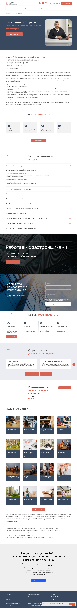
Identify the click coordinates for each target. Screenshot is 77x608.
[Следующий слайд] (73, 364)
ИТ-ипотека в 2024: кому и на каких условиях (47, 500)
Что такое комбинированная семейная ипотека (28, 478)
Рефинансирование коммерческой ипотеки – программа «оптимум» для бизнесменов (29, 454)
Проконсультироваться (58, 304)
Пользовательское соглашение (35, 605)
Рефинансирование (24, 8)
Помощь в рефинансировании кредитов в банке (62, 430)
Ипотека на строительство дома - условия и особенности (63, 478)
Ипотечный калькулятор (36, 8)
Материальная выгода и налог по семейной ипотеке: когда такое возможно (63, 454)
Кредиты (16, 8)
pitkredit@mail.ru (42, 396)
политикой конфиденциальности (59, 300)
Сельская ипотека (11, 452)
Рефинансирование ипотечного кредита (12, 430)
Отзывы (30, 599)
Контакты (67, 8)
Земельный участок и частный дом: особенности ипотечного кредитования (63, 501)
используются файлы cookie (53, 603)
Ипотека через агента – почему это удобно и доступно (46, 478)
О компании (60, 8)
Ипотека (10, 8)
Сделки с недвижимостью (49, 8)
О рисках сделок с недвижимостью (45, 453)
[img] (43, 3)
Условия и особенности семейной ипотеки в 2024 (13, 477)
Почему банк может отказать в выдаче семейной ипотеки (11, 500)
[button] (66, 3)
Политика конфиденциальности (13, 603)
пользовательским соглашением (53, 301)
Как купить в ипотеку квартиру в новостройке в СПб (29, 430)
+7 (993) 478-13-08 (55, 3)
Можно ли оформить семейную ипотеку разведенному (29, 500)
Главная (7, 13)
